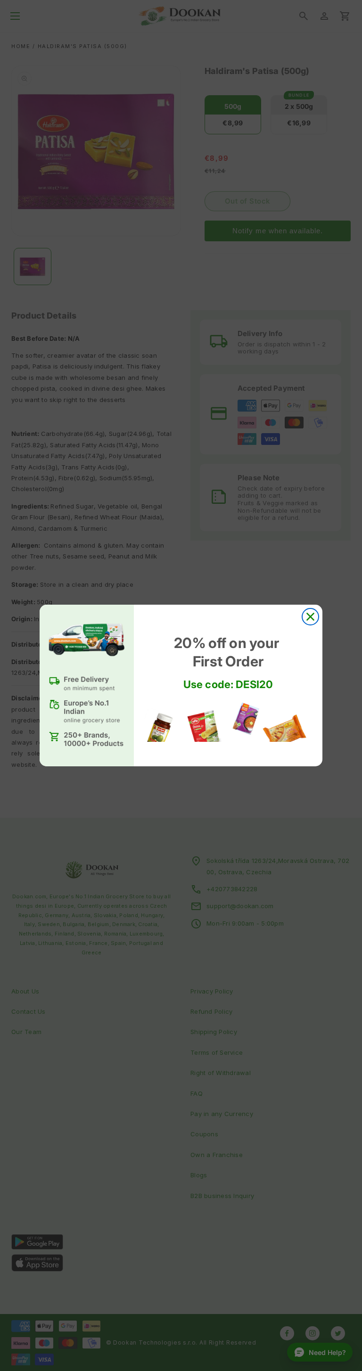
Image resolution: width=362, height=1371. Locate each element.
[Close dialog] (310, 616)
